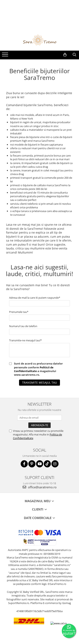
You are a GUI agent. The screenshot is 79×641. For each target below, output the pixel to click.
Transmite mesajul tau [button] (39, 382)
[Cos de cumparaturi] (65, 55)
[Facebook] (24, 463)
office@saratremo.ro (42, 487)
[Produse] (5, 56)
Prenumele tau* (18, 312)
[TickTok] (47, 463)
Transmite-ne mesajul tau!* (25, 340)
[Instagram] (55, 463)
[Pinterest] (31, 463)
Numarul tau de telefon (23, 326)
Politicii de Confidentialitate (33, 369)
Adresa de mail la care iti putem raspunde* (34, 297)
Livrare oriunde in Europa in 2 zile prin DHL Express (29, 627)
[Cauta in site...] (74, 55)
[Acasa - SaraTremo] (39, 40)
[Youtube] (39, 463)
